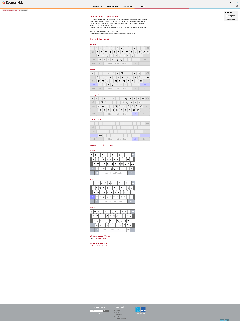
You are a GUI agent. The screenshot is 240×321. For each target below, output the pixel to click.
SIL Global (143, 313)
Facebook (118, 310)
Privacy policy (99, 313)
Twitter (117, 312)
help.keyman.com (6, 10)
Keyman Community (121, 318)
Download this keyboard (230, 19)
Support (222, 320)
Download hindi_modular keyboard (100, 246)
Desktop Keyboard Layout (230, 15)
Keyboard (12, 10)
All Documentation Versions (231, 18)
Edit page (227, 320)
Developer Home (127, 6)
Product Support (96, 6)
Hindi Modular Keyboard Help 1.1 (100, 238)
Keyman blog (119, 314)
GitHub (117, 316)
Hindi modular (17, 10)
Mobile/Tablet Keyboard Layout (232, 16)
